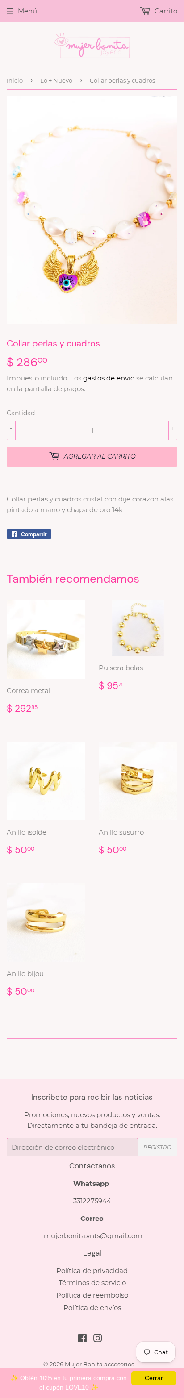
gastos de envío (108, 378)
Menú (27, 11)
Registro (157, 1147)
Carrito (165, 11)
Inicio (15, 80)
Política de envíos (92, 1307)
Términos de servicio (92, 1282)
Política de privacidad (92, 1270)
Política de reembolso (92, 1295)
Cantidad (21, 413)
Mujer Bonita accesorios (99, 1364)
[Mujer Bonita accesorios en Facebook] (82, 1339)
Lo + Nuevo (56, 80)
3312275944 (92, 1201)
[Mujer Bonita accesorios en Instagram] (97, 1339)
